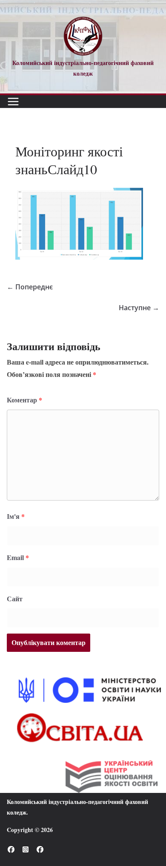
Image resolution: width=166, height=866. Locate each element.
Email (18, 557)
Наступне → (139, 307)
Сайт (15, 598)
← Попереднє (30, 286)
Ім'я (16, 516)
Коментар (24, 400)
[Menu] (13, 101)
